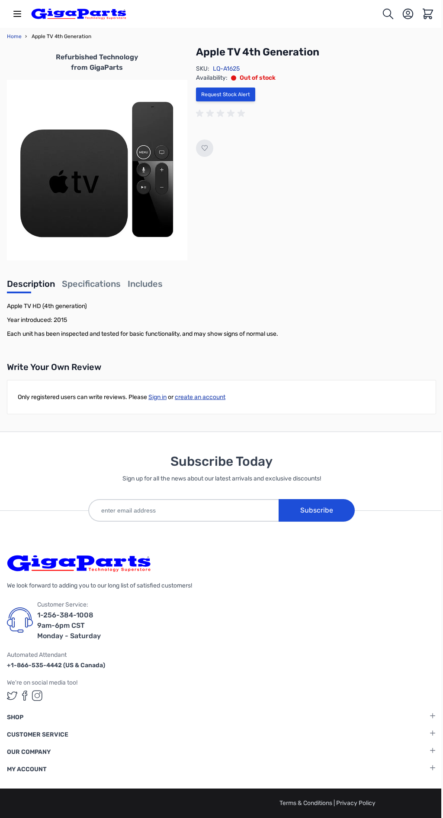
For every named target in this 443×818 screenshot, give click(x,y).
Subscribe (316, 510)
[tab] (31, 286)
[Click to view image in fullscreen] (97, 170)
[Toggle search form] (388, 13)
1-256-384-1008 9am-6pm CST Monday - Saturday (69, 625)
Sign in (157, 397)
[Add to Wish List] (204, 148)
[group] (222, 113)
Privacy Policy (356, 803)
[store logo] (78, 13)
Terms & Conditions (306, 803)
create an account (200, 397)
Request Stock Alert (225, 94)
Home (14, 36)
